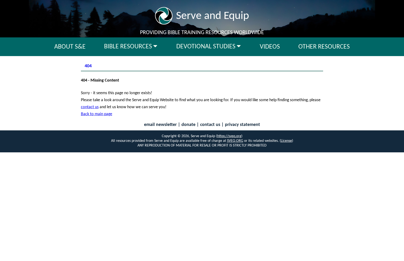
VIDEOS (270, 47)
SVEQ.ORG (235, 141)
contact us (90, 107)
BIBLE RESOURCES (128, 46)
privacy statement (242, 124)
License (286, 141)
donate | (190, 124)
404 (88, 66)
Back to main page (96, 114)
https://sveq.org (229, 136)
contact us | (212, 124)
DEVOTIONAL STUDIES (206, 46)
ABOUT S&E (70, 47)
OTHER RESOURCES (324, 47)
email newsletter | (162, 124)
